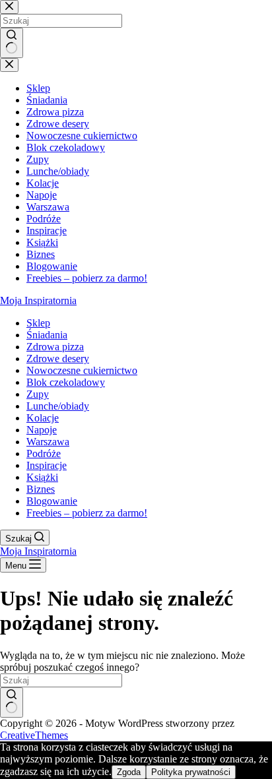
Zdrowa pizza (55, 346)
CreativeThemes (34, 735)
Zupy (37, 394)
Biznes (40, 489)
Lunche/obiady (57, 406)
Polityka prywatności (190, 772)
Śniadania (46, 334)
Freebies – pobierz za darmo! (86, 512)
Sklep (38, 322)
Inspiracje (46, 465)
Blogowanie (51, 501)
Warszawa (47, 441)
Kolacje (42, 417)
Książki (42, 477)
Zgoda (129, 772)
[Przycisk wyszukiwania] (11, 702)
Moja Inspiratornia (38, 300)
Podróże (43, 453)
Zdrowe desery (57, 358)
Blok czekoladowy (65, 382)
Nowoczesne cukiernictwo (81, 370)
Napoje (41, 429)
